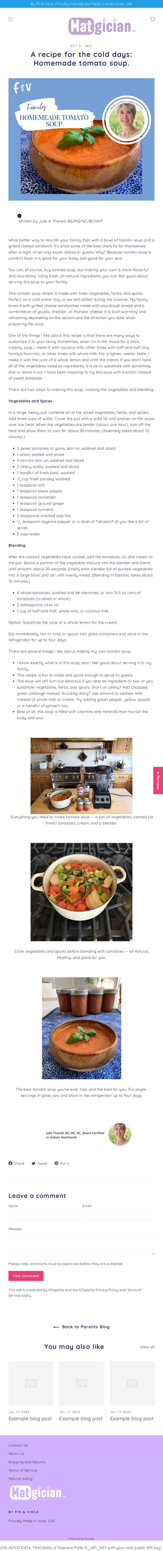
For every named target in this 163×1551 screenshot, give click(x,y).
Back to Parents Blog (85, 1326)
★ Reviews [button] (158, 780)
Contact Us (18, 1445)
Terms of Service (22, 1470)
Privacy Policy (107, 1290)
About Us (16, 1453)
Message (15, 1229)
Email (87, 1206)
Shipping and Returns (27, 1462)
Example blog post (30, 1418)
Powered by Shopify (81, 1538)
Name (13, 1206)
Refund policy (20, 1478)
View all (147, 1346)
